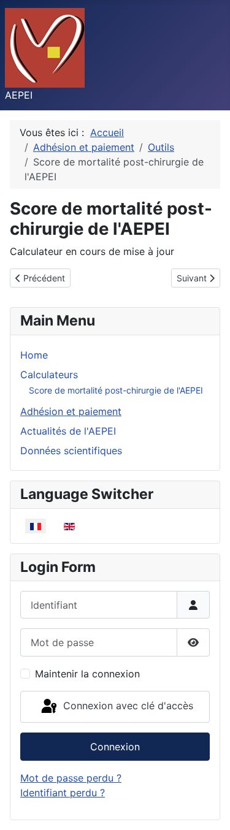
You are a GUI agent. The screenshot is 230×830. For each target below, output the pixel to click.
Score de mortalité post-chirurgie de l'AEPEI (116, 390)
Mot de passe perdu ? (70, 778)
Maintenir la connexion (87, 674)
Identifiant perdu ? (62, 792)
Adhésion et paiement (70, 411)
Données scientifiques (71, 450)
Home (34, 355)
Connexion (115, 747)
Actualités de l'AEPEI (68, 431)
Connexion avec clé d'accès (126, 705)
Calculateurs (49, 374)
